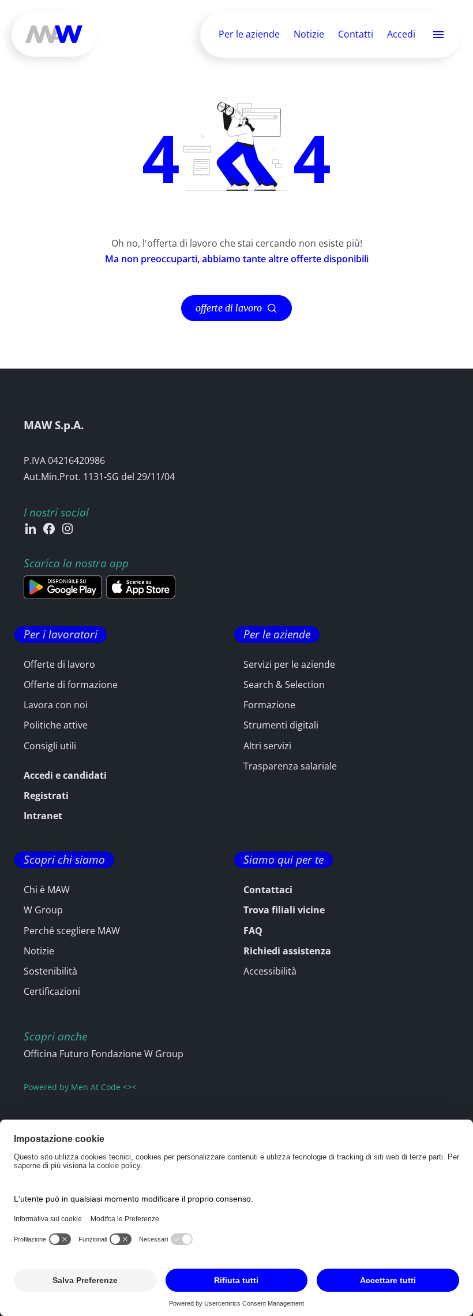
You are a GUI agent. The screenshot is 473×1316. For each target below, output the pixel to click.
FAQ (252, 930)
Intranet (43, 815)
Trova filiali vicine (284, 910)
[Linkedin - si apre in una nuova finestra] (30, 529)
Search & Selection (284, 684)
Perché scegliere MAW (72, 930)
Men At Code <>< (104, 1086)
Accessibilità (269, 971)
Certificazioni (52, 991)
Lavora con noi (56, 704)
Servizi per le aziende (289, 664)
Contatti (355, 34)
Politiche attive (56, 725)
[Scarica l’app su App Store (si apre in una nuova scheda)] (140, 586)
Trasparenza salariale (290, 766)
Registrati (46, 795)
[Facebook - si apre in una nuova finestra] (49, 529)
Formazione (269, 704)
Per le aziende (249, 34)
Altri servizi (267, 745)
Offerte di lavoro (59, 664)
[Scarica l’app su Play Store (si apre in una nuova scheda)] (63, 586)
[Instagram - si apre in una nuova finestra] (67, 529)
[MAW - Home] (53, 34)
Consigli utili (50, 745)
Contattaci (267, 889)
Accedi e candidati (65, 775)
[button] (438, 34)
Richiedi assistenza (287, 951)
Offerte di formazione (71, 684)
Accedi (401, 34)
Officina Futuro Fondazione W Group (103, 1053)
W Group (43, 910)
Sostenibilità (50, 971)
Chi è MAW (47, 889)
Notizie (309, 34)
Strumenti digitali (280, 725)
